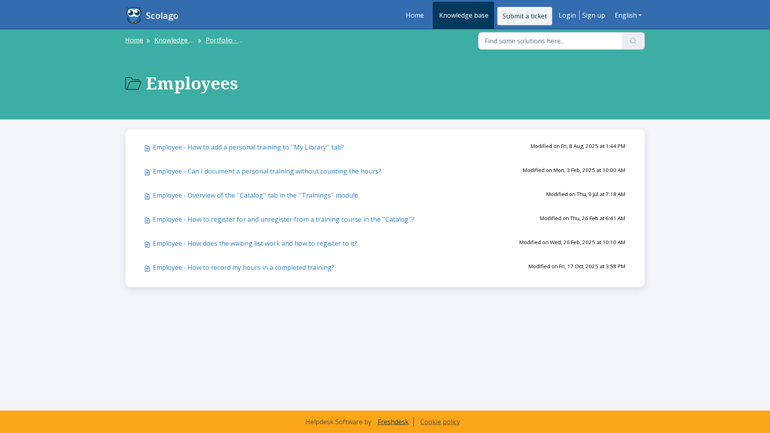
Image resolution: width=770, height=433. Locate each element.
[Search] (633, 41)
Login (567, 15)
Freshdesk (393, 421)
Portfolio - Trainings (236, 40)
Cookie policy (440, 421)
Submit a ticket (525, 16)
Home (415, 15)
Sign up (593, 15)
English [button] (626, 15)
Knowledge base (463, 15)
